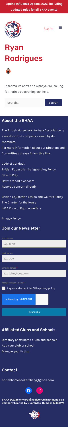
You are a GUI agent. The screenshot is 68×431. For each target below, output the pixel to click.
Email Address (9, 268)
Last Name (7, 253)
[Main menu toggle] (60, 27)
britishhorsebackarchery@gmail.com (28, 380)
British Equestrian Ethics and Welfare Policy (32, 197)
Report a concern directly (19, 186)
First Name (7, 238)
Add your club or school (18, 345)
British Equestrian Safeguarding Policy (29, 169)
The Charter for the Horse (19, 202)
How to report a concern (18, 181)
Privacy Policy (11, 218)
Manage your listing (15, 351)
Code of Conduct (13, 163)
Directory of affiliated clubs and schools (29, 340)
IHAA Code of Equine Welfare (21, 208)
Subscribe (34, 311)
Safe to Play (10, 175)
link (47, 153)
